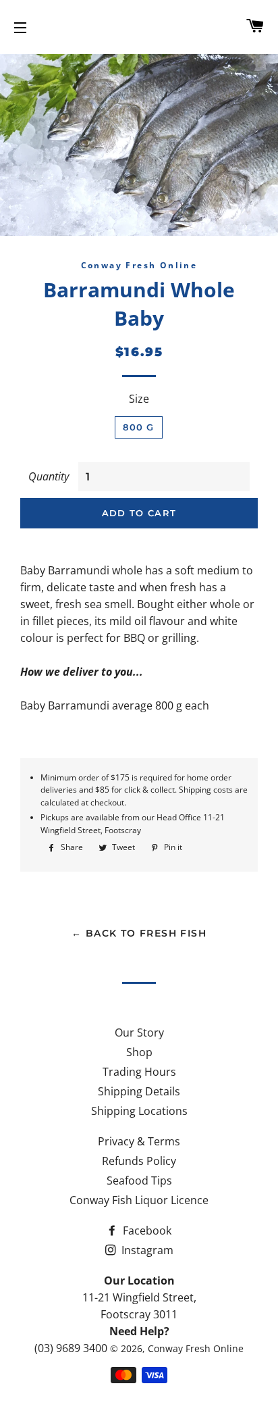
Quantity (48, 476)
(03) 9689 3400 (70, 1348)
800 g (139, 427)
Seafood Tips (139, 1180)
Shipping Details (139, 1091)
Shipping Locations (139, 1110)
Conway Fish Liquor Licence (139, 1200)
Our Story (139, 1032)
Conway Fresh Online (196, 1348)
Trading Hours (139, 1071)
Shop (139, 1052)
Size (139, 398)
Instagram (146, 1250)
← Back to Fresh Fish (139, 933)
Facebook (145, 1230)
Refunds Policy (139, 1160)
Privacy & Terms (139, 1141)
